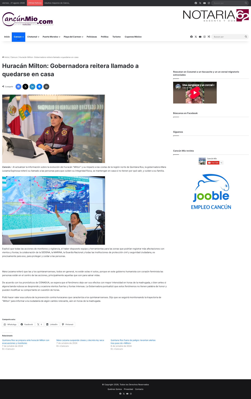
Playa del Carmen (72, 36)
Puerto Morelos (50, 36)
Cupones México (133, 36)
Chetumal (32, 36)
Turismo (116, 36)
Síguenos (178, 131)
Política (104, 36)
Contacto (139, 389)
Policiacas (92, 36)
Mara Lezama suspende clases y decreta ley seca (80, 340)
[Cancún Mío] (28, 19)
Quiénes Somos (115, 389)
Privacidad (128, 389)
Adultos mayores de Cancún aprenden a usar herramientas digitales (75, 3)
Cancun (18, 36)
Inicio (7, 36)
